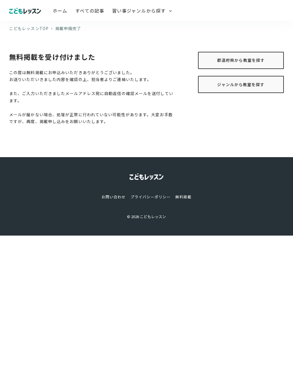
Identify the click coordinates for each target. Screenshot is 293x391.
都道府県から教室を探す (241, 60)
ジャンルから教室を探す (240, 84)
